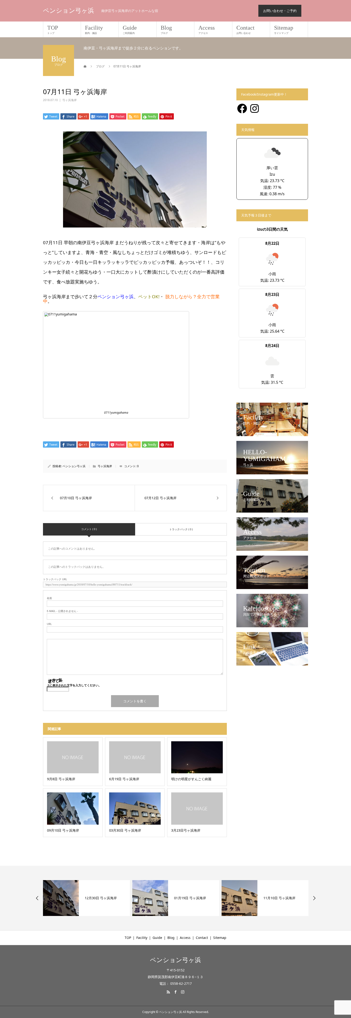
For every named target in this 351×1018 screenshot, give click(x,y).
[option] (86, 898)
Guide (130, 30)
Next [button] (314, 898)
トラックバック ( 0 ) (181, 529)
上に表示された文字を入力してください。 (74, 685)
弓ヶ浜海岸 (69, 100)
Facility (94, 30)
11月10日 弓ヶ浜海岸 (190, 898)
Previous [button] (37, 898)
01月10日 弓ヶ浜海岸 (279, 898)
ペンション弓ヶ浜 (68, 11)
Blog (166, 30)
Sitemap (283, 30)
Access (206, 30)
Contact (245, 30)
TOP (52, 30)
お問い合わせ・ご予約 (280, 10)
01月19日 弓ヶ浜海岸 (101, 898)
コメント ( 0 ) (89, 529)
